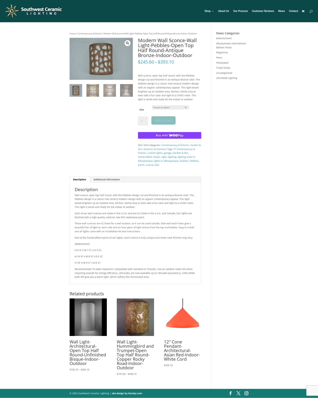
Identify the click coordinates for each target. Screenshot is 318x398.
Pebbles (194, 160)
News (281, 11)
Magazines (222, 52)
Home (73, 33)
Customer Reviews (263, 11)
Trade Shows (223, 67)
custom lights (155, 152)
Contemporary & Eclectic (90, 33)
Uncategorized (224, 72)
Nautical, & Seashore (155, 149)
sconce (149, 164)
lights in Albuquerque (166, 160)
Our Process (240, 11)
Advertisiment (224, 38)
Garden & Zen (180, 152)
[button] (128, 43)
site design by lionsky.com (127, 393)
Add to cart (163, 120)
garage (167, 152)
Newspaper (222, 62)
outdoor (184, 160)
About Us (223, 11)
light (164, 156)
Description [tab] (79, 179)
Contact (293, 11)
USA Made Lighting (226, 77)
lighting (172, 156)
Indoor (156, 156)
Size (141, 109)
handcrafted (145, 156)
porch (141, 164)
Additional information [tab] (107, 179)
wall (157, 164)
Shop (208, 11)
